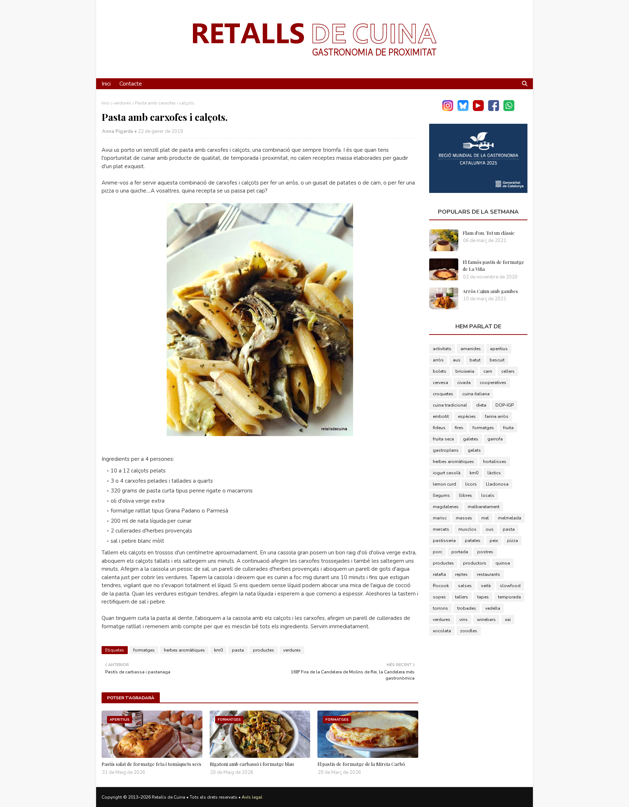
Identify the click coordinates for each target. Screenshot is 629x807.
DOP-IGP (504, 405)
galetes (470, 439)
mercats (441, 529)
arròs (438, 360)
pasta (238, 650)
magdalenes (446, 507)
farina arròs (497, 416)
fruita (508, 428)
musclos (467, 529)
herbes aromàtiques (184, 650)
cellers (508, 371)
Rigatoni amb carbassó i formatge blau (252, 764)
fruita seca (443, 439)
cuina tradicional (450, 405)
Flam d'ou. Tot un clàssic (488, 233)
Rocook (441, 586)
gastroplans (446, 450)
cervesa (440, 382)
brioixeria (464, 371)
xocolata (442, 631)
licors (471, 484)
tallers (461, 597)
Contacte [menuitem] (130, 84)
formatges (144, 650)
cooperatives (493, 382)
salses (465, 586)
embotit (441, 416)
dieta (481, 405)
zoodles (468, 631)
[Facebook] (493, 109)
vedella (492, 608)
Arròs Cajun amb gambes (490, 291)
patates (472, 540)
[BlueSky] (463, 109)
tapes (483, 597)
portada (459, 552)
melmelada (509, 518)
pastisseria (444, 540)
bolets (439, 371)
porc (437, 552)
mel (485, 518)
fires (459, 428)
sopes (439, 597)
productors (474, 563)
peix (494, 540)
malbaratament (483, 507)
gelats (474, 450)
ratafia (439, 574)
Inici (106, 103)
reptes (461, 574)
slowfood (510, 586)
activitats (442, 349)
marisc (440, 518)
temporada (509, 597)
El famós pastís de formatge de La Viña (493, 265)
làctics (494, 473)
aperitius (499, 349)
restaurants (488, 574)
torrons (440, 608)
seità (486, 586)
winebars (486, 619)
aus (456, 360)
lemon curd (444, 484)
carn (487, 371)
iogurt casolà (446, 473)
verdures (122, 103)
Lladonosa (497, 484)
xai (508, 619)
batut (475, 360)
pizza (512, 540)
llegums (441, 495)
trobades (466, 608)
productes (263, 650)
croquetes (443, 394)
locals (487, 495)
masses (464, 518)
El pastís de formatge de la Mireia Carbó (361, 764)
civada (464, 382)
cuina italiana (476, 394)
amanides (470, 349)
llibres (465, 495)
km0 (218, 650)
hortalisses (494, 461)
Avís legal (252, 797)
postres (485, 552)
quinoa (502, 563)
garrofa (495, 439)
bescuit (497, 360)
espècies (467, 416)
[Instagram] (447, 109)
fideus (439, 428)
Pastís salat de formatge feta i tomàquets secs (151, 764)
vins (463, 619)
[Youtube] (478, 109)
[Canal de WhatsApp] (508, 109)
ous (490, 529)
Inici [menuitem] (106, 84)
